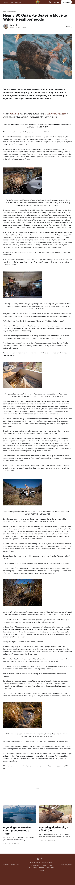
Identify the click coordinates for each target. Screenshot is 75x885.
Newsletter (50, 867)
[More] (26, 2)
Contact (41, 867)
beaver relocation (9, 11)
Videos (50, 865)
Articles (43, 865)
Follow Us (41, 870)
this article (14, 114)
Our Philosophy (16, 2)
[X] (38, 859)
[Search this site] (50, 2)
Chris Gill (13, 25)
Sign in (56, 2)
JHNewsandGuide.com (55, 114)
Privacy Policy (33, 867)
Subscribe (66, 2)
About (5, 2)
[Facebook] (41, 859)
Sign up (31, 862)
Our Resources (34, 865)
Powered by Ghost (66, 864)
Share (68, 26)
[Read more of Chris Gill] (5, 26)
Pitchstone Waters (8, 864)
